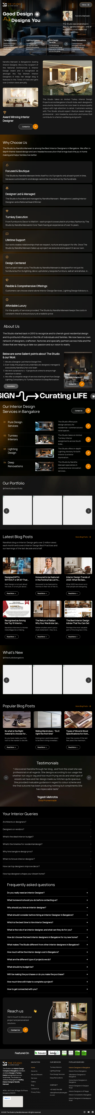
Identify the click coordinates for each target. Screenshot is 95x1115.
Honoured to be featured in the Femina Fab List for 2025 (47, 578)
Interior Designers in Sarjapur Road (79, 1087)
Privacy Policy (35, 1092)
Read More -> (11, 593)
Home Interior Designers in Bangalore (78, 1081)
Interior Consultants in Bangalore (80, 1095)
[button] (86, 5)
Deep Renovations (56, 1078)
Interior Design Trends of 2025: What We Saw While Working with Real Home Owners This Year (78, 578)
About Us (34, 1071)
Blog (32, 1085)
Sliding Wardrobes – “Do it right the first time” (47, 732)
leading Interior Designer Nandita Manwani (13, 1082)
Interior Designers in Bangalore (79, 1067)
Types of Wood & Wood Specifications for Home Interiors (77, 732)
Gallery (33, 1082)
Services (34, 1078)
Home (33, 1067)
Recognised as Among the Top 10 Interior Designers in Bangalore (16, 622)
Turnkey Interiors (56, 1067)
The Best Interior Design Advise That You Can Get (77, 622)
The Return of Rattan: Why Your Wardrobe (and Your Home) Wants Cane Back (47, 622)
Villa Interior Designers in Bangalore (77, 1076)
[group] (17, 510)
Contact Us (35, 1089)
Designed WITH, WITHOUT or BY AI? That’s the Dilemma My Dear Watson (17, 578)
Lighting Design (55, 1071)
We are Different (36, 1075)
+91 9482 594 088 (56, 1089)
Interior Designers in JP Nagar (79, 1091)
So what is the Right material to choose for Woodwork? (15, 732)
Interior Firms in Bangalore (77, 1071)
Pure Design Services (57, 1074)
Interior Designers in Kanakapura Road (80, 1099)
